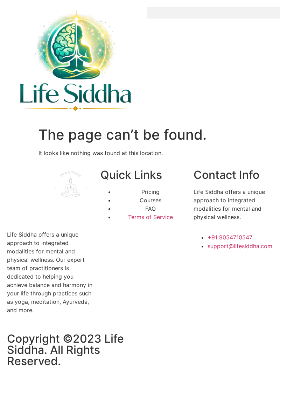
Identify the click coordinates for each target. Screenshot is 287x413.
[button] (213, 13)
